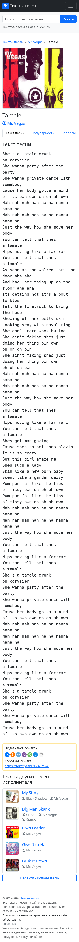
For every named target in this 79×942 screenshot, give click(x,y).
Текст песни (15, 133)
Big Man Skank (36, 809)
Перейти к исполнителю (39, 878)
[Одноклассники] (12, 754)
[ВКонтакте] (7, 754)
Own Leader (33, 828)
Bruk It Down (34, 861)
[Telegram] (18, 754)
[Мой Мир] (35, 754)
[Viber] (24, 754)
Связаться (9, 924)
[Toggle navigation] (71, 6)
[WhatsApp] (29, 754)
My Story (30, 792)
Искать (68, 19)
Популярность (42, 133)
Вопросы (68, 133)
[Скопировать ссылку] (41, 754)
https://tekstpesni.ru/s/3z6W (27, 766)
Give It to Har (34, 844)
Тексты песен (22, 5)
